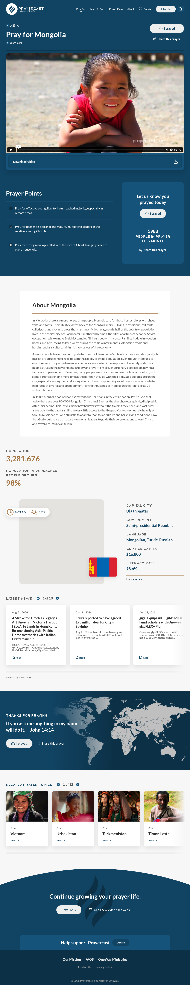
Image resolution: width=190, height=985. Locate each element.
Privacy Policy (104, 967)
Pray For (80, 9)
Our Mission (72, 959)
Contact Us (84, 967)
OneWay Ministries (112, 959)
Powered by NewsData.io (19, 677)
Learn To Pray (97, 8)
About (130, 8)
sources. (138, 579)
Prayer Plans (116, 8)
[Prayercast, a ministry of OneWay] (25, 9)
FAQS (89, 959)
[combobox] (167, 38)
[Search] (180, 9)
